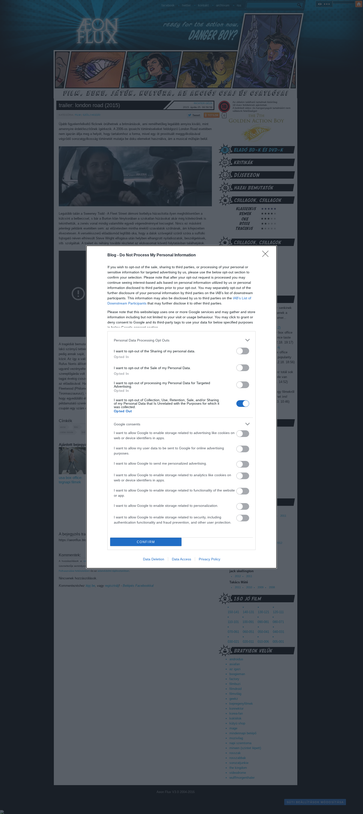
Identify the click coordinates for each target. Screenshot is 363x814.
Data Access (181, 559)
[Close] (267, 255)
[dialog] (181, 407)
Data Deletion (153, 559)
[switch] (242, 351)
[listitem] (181, 340)
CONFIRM (146, 542)
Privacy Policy (209, 559)
